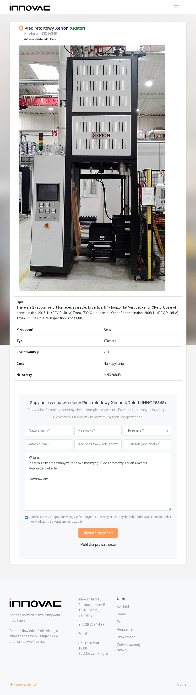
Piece (53, 39)
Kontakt (123, 606)
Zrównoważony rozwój (129, 647)
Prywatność (126, 637)
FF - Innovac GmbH (24, 684)
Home (121, 614)
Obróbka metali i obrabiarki (36, 39)
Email (82, 634)
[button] (31, 168)
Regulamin (125, 629)
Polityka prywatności (98, 544)
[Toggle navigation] (176, 7)
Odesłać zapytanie (98, 533)
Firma (121, 622)
